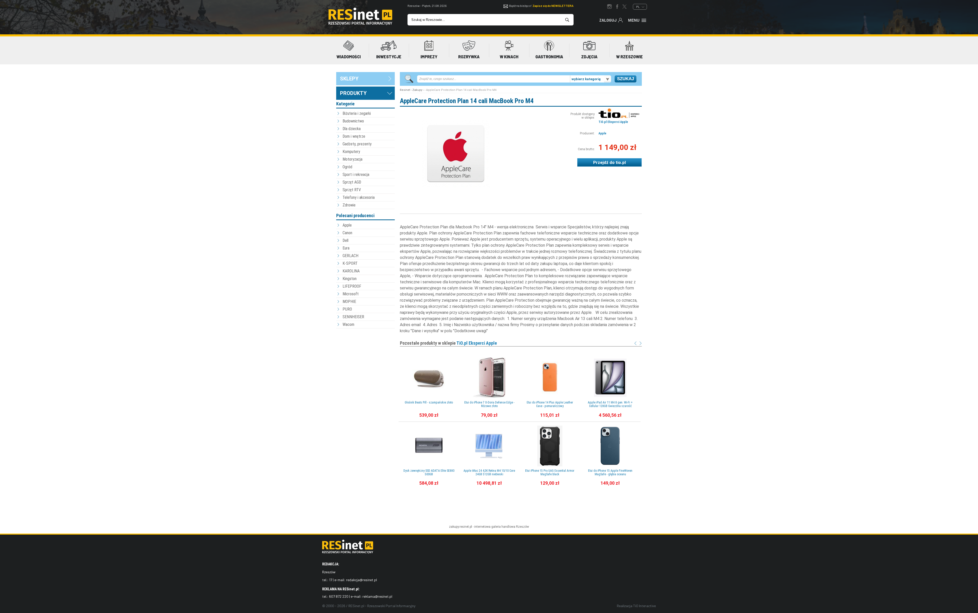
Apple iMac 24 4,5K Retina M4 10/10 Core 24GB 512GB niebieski (489, 472)
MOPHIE (349, 301)
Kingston (350, 278)
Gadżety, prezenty (357, 144)
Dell (345, 240)
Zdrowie (349, 205)
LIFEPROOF (352, 286)
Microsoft (351, 293)
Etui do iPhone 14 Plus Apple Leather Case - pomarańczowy (550, 404)
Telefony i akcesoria (359, 197)
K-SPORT (350, 263)
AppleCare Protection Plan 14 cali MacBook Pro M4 (467, 101)
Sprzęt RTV (352, 189)
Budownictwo (353, 121)
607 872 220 (338, 596)
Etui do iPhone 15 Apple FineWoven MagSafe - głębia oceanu (610, 472)
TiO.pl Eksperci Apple (613, 122)
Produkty (353, 93)
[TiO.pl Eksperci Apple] (619, 117)
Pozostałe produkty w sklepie (448, 343)
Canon (347, 232)
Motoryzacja (352, 159)
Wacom (348, 324)
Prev (635, 343)
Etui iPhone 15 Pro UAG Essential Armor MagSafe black (549, 472)
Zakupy (417, 90)
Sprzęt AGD (352, 182)
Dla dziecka (352, 128)
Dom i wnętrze (354, 136)
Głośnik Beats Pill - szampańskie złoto (429, 402)
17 (330, 580)
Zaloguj (608, 20)
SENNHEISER (353, 316)
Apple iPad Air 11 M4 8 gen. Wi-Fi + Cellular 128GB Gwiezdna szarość (610, 404)
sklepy (349, 79)
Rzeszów (522, 526)
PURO (347, 309)
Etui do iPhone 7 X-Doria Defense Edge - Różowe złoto (489, 404)
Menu (634, 20)
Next (640, 343)
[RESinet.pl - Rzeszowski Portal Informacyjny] (360, 24)
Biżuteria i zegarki (357, 113)
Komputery (351, 151)
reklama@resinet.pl (377, 596)
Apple (347, 225)
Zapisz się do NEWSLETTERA (553, 5)
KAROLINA (351, 271)
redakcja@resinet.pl (361, 580)
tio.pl (621, 162)
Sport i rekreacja (356, 174)
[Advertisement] (365, 357)
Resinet (405, 90)
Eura (346, 248)
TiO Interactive (644, 606)
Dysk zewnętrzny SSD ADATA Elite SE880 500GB (428, 472)
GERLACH (350, 255)
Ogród (347, 166)
